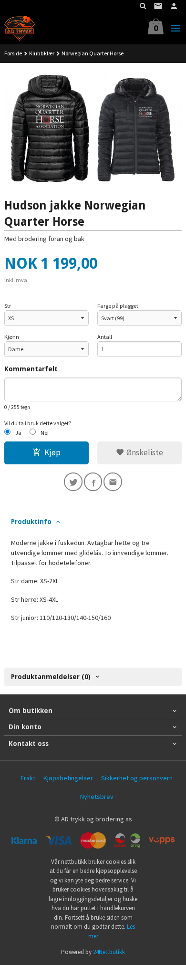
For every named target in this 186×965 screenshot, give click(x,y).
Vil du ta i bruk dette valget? (38, 423)
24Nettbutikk (109, 952)
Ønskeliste (143, 452)
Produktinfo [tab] (31, 521)
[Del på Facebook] (93, 481)
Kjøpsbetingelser (68, 778)
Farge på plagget (117, 305)
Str (7, 305)
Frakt (28, 778)
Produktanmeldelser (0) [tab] (51, 677)
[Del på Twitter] (73, 481)
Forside (13, 53)
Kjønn (11, 336)
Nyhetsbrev (97, 796)
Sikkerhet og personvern (137, 778)
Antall (104, 336)
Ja (18, 432)
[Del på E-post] (112, 481)
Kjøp (52, 452)
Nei (45, 432)
